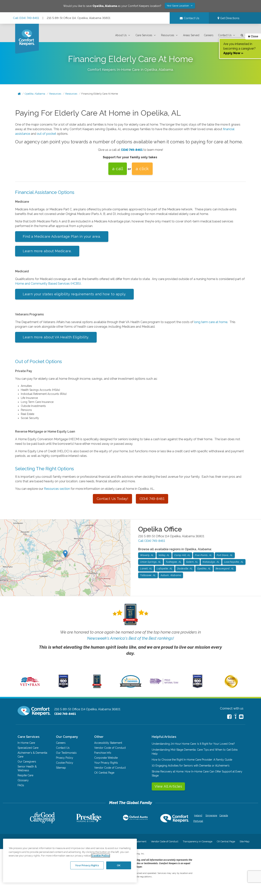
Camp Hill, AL (182, 555)
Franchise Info (102, 752)
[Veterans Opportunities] (30, 687)
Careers (208, 35)
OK (118, 865)
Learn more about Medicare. (47, 251)
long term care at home (210, 322)
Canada (223, 815)
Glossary (23, 780)
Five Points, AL (203, 555)
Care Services (143, 35)
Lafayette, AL (165, 568)
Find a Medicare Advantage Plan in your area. (62, 236)
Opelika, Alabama (35, 93)
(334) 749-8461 (132, 150)
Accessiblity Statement (108, 742)
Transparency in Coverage (197, 841)
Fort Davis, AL (225, 555)
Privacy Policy (64, 757)
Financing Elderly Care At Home (99, 93)
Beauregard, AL (225, 568)
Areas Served (191, 35)
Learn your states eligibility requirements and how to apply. (74, 294)
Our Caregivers (27, 761)
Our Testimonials (66, 752)
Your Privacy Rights (106, 762)
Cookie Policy (64, 762)
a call (117, 168)
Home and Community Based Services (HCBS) (48, 283)
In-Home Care (26, 742)
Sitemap (61, 767)
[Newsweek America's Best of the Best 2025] (97, 687)
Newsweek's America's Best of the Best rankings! (130, 638)
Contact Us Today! (112, 499)
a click (142, 168)
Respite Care (25, 775)
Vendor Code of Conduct (110, 747)
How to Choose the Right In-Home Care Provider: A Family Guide (192, 759)
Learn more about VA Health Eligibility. (56, 337)
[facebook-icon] (229, 717)
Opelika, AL (204, 568)
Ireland (198, 815)
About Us (121, 35)
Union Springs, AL (150, 561)
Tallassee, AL (148, 575)
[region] (70, 860)
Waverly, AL (147, 555)
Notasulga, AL (211, 561)
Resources (167, 35)
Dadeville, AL (185, 568)
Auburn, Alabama (170, 575)
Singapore (210, 815)
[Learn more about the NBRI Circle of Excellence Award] (231, 687)
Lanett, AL (146, 568)
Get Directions (229, 18)
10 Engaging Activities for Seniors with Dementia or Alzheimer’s (190, 765)
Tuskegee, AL (174, 561)
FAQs (21, 785)
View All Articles (168, 786)
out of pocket (46, 134)
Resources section (57, 489)
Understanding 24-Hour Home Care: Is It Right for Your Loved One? (193, 743)
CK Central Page (104, 772)
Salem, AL (192, 561)
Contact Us (225, 35)
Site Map (244, 841)
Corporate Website (106, 757)
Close (254, 36)
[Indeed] (235, 717)
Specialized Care (28, 747)
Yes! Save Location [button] (178, 5)
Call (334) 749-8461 (26, 18)
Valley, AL (164, 555)
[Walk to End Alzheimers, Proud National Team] (164, 684)
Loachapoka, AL (234, 561)
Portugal (198, 821)
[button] (123, 35)
